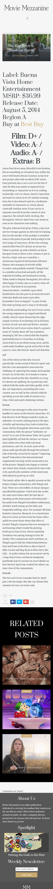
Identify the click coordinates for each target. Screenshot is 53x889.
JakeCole (27, 647)
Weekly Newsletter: (26, 861)
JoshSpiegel (26, 691)
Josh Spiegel (20, 55)
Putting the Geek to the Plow (26, 854)
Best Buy (32, 124)
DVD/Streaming (14, 41)
